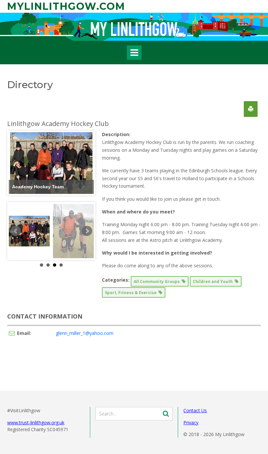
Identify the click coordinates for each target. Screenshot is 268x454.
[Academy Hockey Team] (29, 231)
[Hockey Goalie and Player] (73, 231)
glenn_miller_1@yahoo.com (84, 333)
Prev (15, 231)
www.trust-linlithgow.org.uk (35, 422)
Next (87, 231)
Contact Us (195, 410)
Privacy (190, 422)
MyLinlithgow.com (66, 6)
